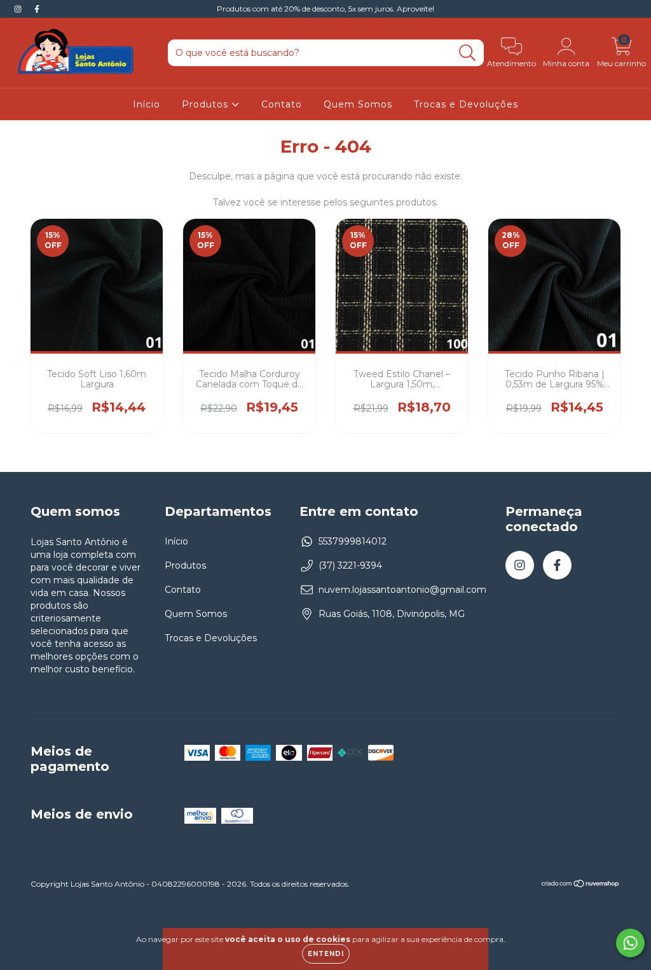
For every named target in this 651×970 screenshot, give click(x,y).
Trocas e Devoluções (466, 104)
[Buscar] (468, 53)
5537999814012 (353, 541)
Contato (281, 104)
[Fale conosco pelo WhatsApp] (630, 943)
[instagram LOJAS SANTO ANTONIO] (19, 9)
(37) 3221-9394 (350, 565)
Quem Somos (358, 104)
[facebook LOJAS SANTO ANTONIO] (37, 9)
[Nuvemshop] (580, 885)
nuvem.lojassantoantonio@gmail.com (402, 589)
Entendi (326, 954)
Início (146, 104)
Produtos (206, 104)
